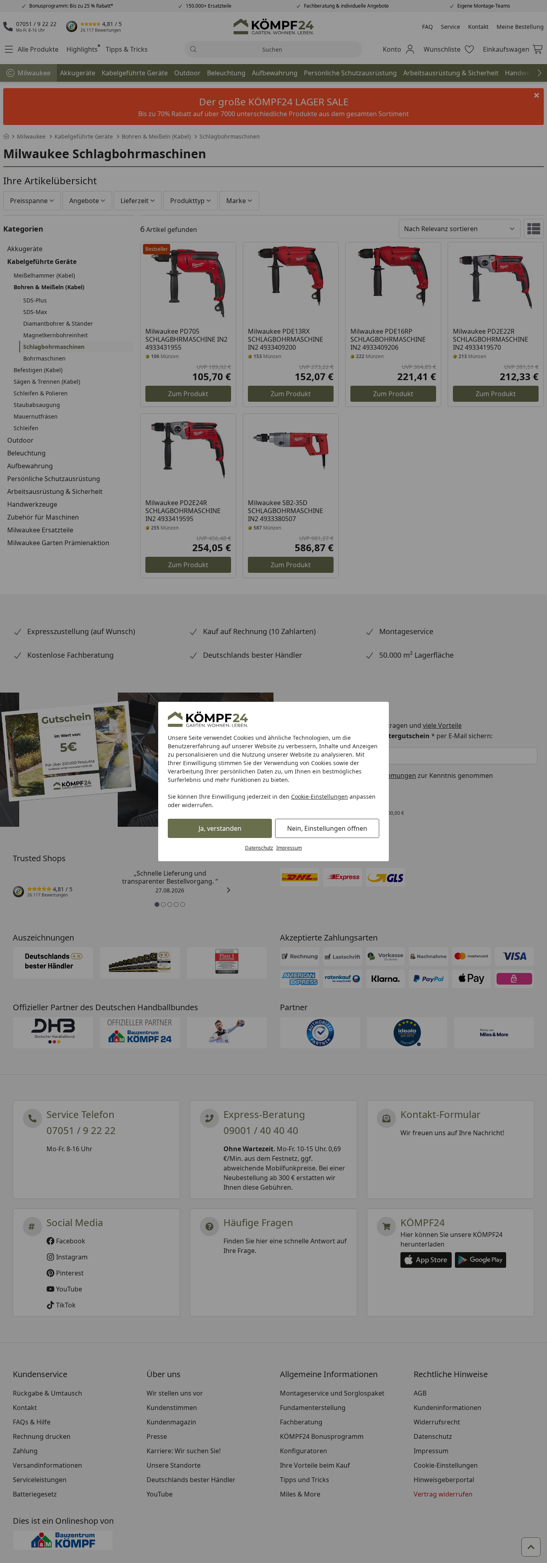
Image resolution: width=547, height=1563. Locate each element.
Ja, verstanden (220, 828)
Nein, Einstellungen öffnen (327, 828)
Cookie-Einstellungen (319, 796)
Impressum (289, 847)
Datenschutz (259, 847)
